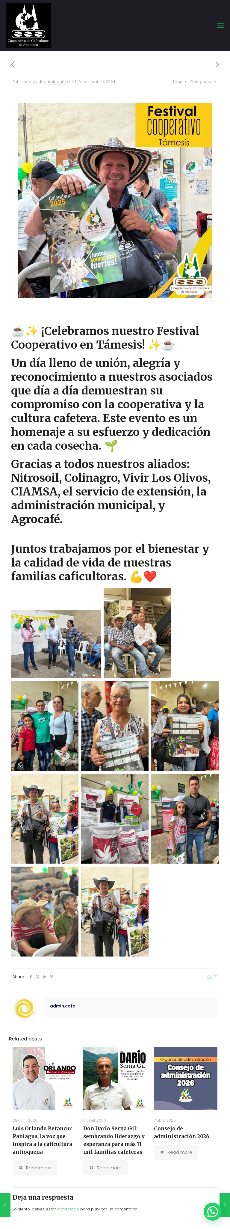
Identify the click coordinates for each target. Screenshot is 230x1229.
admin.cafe (55, 82)
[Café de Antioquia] (28, 25)
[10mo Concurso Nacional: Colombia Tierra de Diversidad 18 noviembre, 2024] (225, 1205)
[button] (213, 1212)
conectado (68, 1209)
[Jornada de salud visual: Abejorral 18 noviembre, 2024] (5, 1205)
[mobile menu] (220, 25)
